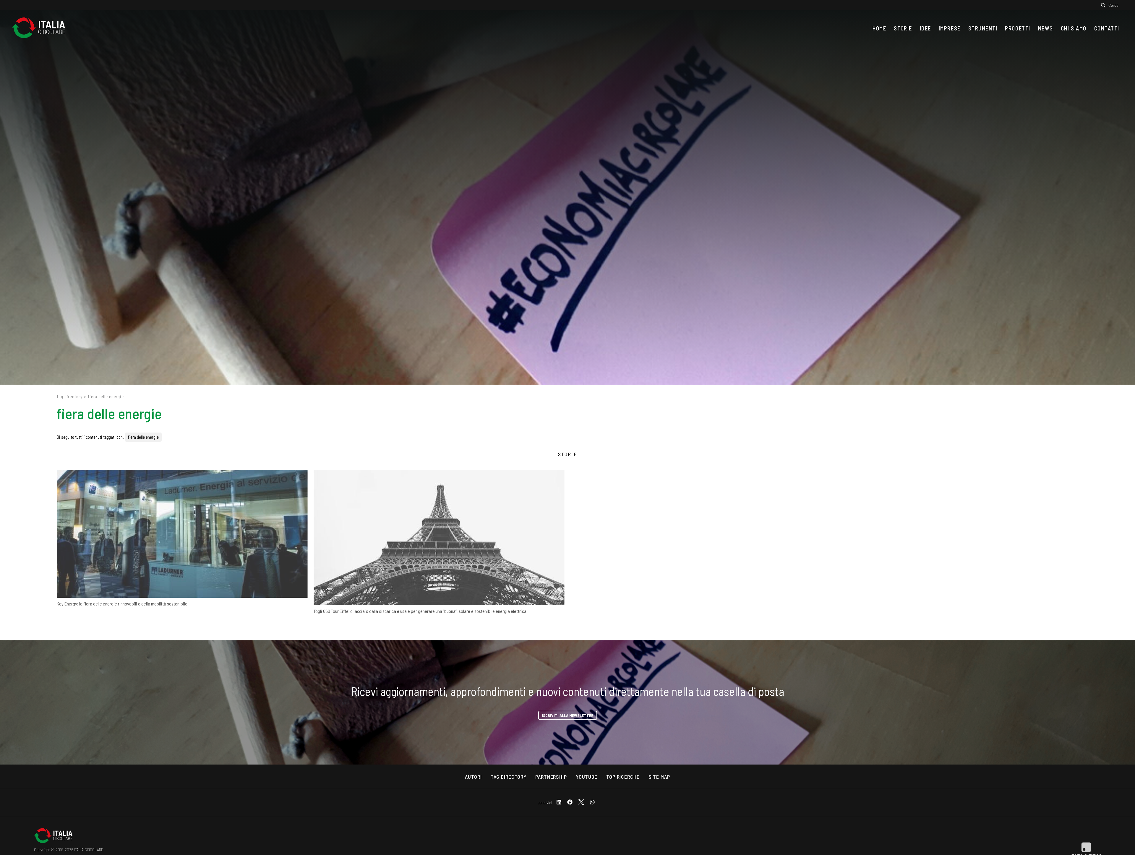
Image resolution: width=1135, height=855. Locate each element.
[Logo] (41, 28)
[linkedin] (559, 802)
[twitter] (581, 802)
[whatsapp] (592, 802)
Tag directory (69, 396)
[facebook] (570, 802)
